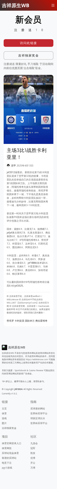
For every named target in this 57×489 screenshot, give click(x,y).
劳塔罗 (10, 320)
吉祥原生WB (15, 5)
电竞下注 (7, 462)
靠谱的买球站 (9, 458)
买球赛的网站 (37, 408)
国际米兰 (30, 320)
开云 (32, 462)
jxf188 (31, 262)
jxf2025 (19, 285)
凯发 (32, 453)
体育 (4, 413)
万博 (32, 467)
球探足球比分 (37, 418)
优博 (32, 458)
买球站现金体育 (10, 453)
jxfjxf (9, 232)
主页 (4, 408)
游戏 (4, 418)
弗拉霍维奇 (41, 320)
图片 (4, 423)
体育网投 (7, 448)
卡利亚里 (19, 320)
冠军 (32, 448)
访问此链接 (28, 43)
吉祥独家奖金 (28, 55)
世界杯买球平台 (38, 413)
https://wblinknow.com (37, 359)
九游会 (34, 443)
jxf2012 (11, 172)
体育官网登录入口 (11, 443)
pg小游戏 (7, 467)
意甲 (13, 165)
